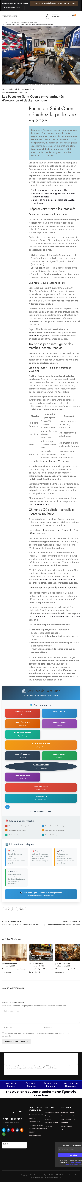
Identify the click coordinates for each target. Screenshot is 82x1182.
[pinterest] (21, 1130)
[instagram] (13, 1130)
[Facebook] (4, 909)
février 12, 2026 (9, 966)
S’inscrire (48, 1119)
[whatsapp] (4, 1134)
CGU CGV (32, 1132)
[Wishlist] (67, 15)
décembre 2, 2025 (64, 966)
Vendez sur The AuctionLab (15, 3)
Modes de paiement (68, 1112)
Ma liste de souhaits (51, 1123)
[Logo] (10, 15)
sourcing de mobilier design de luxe (57, 579)
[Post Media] (14, 952)
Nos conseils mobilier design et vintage (23, 22)
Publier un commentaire (15, 1042)
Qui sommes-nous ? (36, 1115)
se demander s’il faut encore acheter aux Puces (56, 616)
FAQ (62, 1130)
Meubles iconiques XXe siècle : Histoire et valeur (46, 969)
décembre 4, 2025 (37, 966)
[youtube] (17, 1130)
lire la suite (6, 972)
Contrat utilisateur (75, 1162)
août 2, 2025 (23, 93)
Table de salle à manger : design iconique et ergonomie (22, 969)
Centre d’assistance (68, 1119)
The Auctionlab (11, 93)
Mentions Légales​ (35, 1135)
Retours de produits (67, 1116)
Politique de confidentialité (36, 1129)
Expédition (64, 1123)
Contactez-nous (34, 1122)
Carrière (32, 1118)
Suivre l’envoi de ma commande (52, 1112)
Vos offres (48, 1126)
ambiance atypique (39, 335)
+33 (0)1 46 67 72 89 (12, 1119)
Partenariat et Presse (36, 1125)
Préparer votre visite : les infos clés (50, 190)
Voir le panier (49, 1116)
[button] (78, 15)
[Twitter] (8, 909)
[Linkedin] (21, 909)
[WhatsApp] (16, 909)
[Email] (25, 909)
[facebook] (8, 1130)
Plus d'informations (12, 8)
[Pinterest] (12, 909)
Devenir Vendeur (66, 1126)
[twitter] (4, 1130)
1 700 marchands (41, 504)
